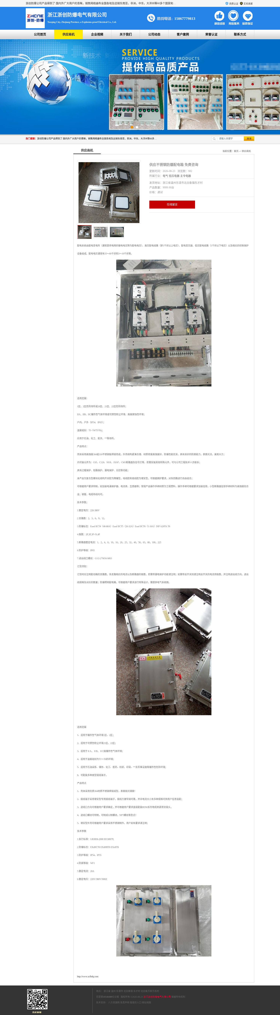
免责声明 (124, 1002)
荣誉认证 (211, 34)
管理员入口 (135, 1002)
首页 (236, 151)
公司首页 (40, 34)
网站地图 (146, 1002)
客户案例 (183, 34)
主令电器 (185, 175)
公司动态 (154, 34)
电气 (165, 175)
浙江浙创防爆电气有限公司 (157, 997)
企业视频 (97, 34)
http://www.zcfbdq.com (87, 976)
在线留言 (172, 204)
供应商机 (68, 34)
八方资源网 (114, 1002)
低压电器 (174, 175)
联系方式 (240, 34)
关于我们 (126, 34)
